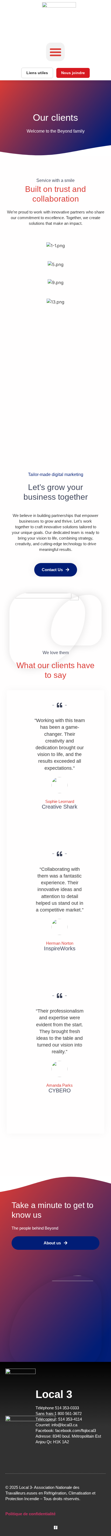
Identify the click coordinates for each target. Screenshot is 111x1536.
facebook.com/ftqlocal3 (76, 1430)
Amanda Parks (59, 1085)
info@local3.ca (63, 1425)
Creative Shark (59, 806)
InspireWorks (59, 948)
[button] (55, 52)
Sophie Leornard (59, 801)
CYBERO (59, 1090)
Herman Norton (59, 943)
